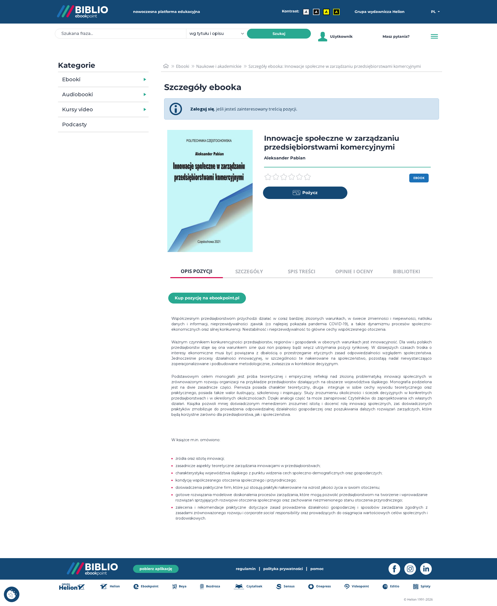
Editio (394, 586)
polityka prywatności (283, 568)
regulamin (246, 568)
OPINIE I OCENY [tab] (354, 271)
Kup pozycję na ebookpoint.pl (207, 297)
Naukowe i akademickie (219, 66)
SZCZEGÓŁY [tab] (249, 271)
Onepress (323, 586)
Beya (182, 586)
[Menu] (434, 36)
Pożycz (310, 192)
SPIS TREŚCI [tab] (301, 271)
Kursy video (77, 109)
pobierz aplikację (156, 568)
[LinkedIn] (428, 569)
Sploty (425, 586)
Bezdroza (212, 586)
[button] (117, 79)
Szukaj (279, 33)
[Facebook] (396, 569)
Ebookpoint (149, 586)
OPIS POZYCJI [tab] (196, 271)
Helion (114, 586)
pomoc (317, 568)
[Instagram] (412, 569)
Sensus (288, 586)
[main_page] (166, 66)
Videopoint (360, 586)
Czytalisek (254, 586)
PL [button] (434, 11)
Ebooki (71, 79)
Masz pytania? (396, 36)
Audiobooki (77, 94)
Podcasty (74, 124)
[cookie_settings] (11, 594)
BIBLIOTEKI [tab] (406, 271)
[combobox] (219, 33)
